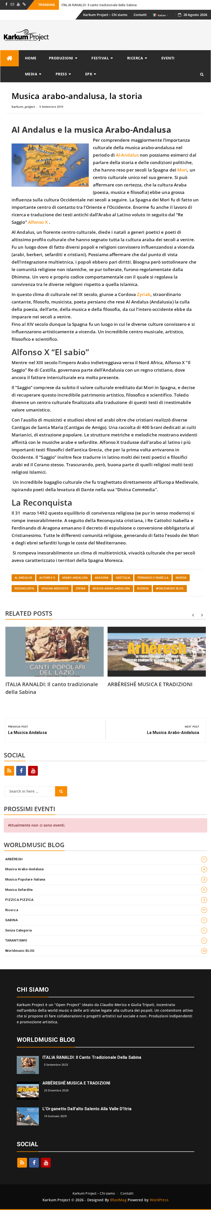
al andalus (23, 577)
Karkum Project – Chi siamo (105, 14)
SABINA (105, 920)
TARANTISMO (105, 940)
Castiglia (123, 577)
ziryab (81, 588)
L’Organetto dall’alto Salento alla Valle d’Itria (86, 1108)
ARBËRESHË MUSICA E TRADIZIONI (150, 684)
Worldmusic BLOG (170, 588)
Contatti (140, 14)
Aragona (102, 577)
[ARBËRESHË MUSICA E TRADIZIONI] (28, 1090)
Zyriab (144, 294)
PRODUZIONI (61, 58)
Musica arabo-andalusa (111, 588)
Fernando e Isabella (153, 577)
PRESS (61, 73)
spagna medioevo (54, 588)
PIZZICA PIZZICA (105, 900)
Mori (182, 170)
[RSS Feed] (9, 771)
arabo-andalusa (75, 577)
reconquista (24, 588)
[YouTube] (33, 771)
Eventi (168, 58)
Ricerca (135, 58)
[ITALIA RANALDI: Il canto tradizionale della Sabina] (28, 1064)
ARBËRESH (105, 859)
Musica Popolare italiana (105, 879)
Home (31, 58)
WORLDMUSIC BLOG (46, 1039)
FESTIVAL (100, 58)
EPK (88, 73)
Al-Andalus (127, 155)
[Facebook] (21, 771)
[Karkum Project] (9, 58)
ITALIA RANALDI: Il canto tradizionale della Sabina (99, 5)
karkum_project (23, 106)
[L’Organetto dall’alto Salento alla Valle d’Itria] (28, 1116)
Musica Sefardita (105, 890)
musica (181, 577)
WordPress (159, 1199)
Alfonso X (38, 222)
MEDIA (31, 73)
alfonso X (47, 577)
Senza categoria (105, 930)
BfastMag (118, 1199)
